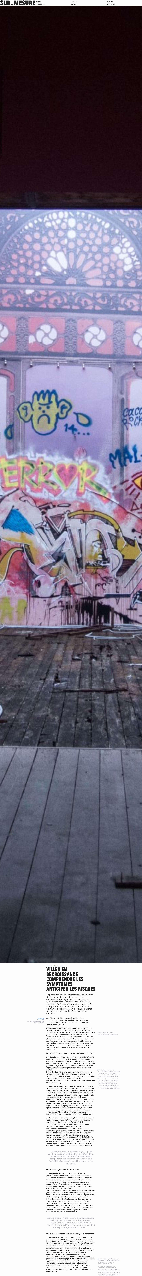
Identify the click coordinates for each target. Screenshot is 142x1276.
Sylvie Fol (41, 1018)
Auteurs (74, 4)
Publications (41, 4)
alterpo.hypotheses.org (105, 1263)
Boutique (74, 1)
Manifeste (110, 1)
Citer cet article (39, 1022)
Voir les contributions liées (36, 1021)
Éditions (38, 1)
